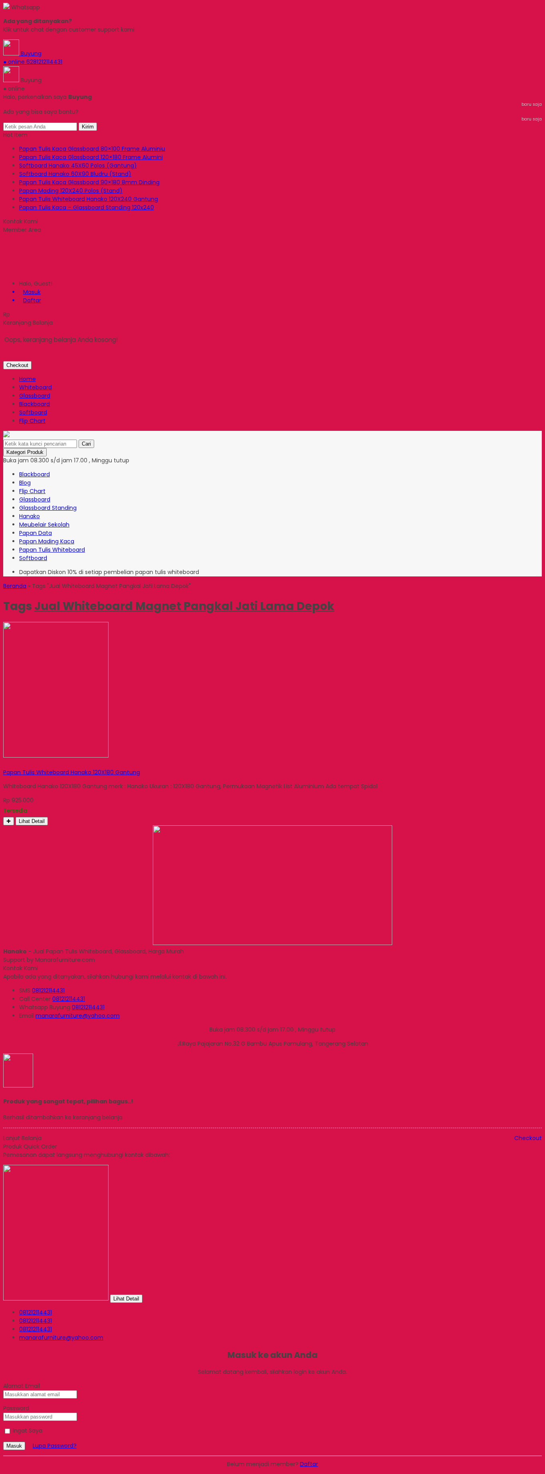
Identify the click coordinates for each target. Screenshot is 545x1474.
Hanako (29, 516)
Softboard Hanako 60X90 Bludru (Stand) (75, 174)
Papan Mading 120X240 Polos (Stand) (70, 191)
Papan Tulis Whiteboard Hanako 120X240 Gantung (88, 199)
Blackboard (34, 404)
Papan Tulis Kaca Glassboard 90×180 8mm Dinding (89, 182)
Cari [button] (86, 444)
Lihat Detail (32, 821)
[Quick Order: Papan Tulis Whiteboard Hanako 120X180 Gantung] (4, 764)
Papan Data (35, 533)
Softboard (33, 412)
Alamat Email (21, 1386)
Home (27, 379)
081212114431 (48, 991)
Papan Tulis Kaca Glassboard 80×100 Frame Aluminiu (92, 149)
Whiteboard (35, 387)
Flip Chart (32, 421)
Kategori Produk (24, 452)
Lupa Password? (55, 1446)
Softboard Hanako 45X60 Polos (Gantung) (78, 166)
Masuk (14, 1446)
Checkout (17, 365)
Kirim (88, 127)
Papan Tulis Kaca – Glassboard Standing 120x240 (86, 207)
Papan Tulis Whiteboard (52, 550)
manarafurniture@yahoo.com (78, 1016)
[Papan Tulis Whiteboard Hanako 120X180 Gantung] (56, 756)
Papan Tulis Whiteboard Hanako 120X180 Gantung (71, 772)
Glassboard (34, 396)
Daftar (309, 1464)
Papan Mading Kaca (46, 541)
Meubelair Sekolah (44, 525)
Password (16, 1408)
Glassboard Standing (48, 508)
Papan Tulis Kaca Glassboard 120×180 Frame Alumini (91, 157)
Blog (25, 483)
